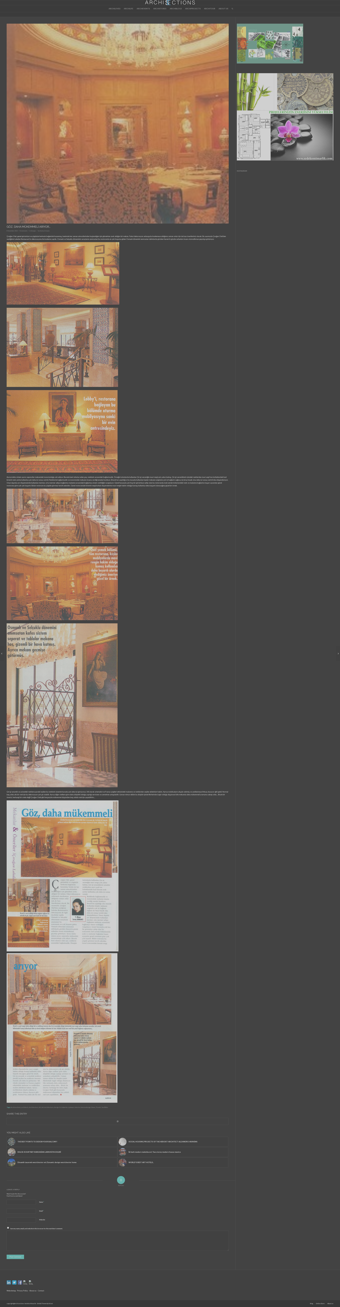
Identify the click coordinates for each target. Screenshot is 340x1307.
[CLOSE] (191, 636)
